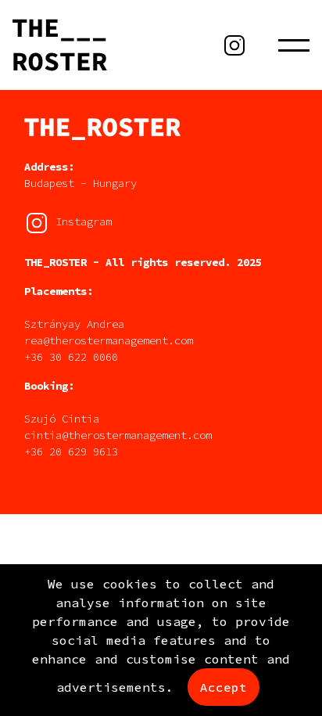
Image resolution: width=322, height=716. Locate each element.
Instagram (80, 222)
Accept (223, 687)
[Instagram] (234, 45)
